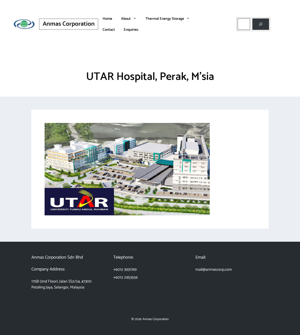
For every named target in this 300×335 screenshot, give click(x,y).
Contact (109, 30)
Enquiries (131, 30)
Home (107, 19)
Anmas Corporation (69, 24)
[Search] (260, 24)
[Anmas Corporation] (24, 24)
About (126, 19)
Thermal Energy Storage (164, 19)
